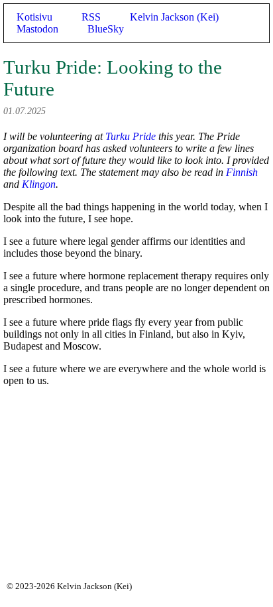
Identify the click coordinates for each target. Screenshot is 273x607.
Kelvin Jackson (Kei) (174, 17)
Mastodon (37, 28)
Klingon (39, 184)
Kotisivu (34, 17)
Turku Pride (130, 136)
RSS (91, 17)
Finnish (242, 172)
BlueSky (105, 28)
